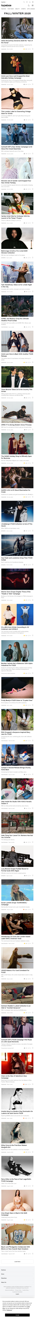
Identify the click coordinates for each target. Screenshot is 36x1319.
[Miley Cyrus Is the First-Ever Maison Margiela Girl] (17, 1132)
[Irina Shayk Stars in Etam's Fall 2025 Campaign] (17, 1200)
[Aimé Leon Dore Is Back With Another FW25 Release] (17, 341)
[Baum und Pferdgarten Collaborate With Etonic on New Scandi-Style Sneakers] (17, 1234)
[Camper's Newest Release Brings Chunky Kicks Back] (17, 755)
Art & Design (31, 9)
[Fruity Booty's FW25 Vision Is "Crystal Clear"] (17, 687)
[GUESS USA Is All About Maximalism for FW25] (17, 477)
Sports (23, 9)
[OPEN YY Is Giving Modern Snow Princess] (17, 412)
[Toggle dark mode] (29, 5)
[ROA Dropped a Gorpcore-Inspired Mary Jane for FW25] (17, 719)
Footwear (11, 9)
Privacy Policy (18, 1290)
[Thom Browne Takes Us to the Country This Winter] (17, 377)
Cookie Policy (25, 1290)
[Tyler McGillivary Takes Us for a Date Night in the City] (17, 272)
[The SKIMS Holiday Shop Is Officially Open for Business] (17, 443)
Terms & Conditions (9, 1290)
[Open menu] (32, 5)
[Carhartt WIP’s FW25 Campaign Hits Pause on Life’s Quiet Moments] (17, 1027)
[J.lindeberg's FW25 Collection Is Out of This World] (17, 511)
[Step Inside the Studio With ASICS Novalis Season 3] (17, 789)
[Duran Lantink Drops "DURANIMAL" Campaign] (17, 890)
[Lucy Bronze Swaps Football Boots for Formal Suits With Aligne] (17, 856)
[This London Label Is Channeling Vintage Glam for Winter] (17, 99)
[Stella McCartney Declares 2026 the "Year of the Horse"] (17, 28)
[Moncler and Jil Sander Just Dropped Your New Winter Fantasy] (17, 168)
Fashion (3, 9)
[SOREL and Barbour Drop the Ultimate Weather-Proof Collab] (17, 306)
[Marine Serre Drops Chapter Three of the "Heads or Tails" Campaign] (17, 579)
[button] (32, 49)
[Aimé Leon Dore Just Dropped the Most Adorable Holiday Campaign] (17, 63)
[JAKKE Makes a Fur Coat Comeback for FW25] (17, 958)
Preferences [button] (9, 1310)
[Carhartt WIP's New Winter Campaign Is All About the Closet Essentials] (17, 134)
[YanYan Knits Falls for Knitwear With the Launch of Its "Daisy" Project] (17, 203)
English (17, 1294)
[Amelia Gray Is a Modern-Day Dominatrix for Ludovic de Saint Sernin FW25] (17, 1099)
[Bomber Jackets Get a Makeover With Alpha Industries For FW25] (17, 651)
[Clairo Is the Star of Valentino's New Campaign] (17, 1063)
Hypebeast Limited (10, 1286)
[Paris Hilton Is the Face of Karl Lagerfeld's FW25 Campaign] (17, 1166)
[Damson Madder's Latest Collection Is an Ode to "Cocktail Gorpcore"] (17, 993)
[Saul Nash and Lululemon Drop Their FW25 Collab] (17, 545)
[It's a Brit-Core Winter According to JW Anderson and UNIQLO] (17, 614)
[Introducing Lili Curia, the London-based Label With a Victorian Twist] (17, 924)
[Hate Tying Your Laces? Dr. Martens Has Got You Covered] (17, 823)
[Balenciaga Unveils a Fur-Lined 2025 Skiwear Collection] (17, 238)
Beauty (17, 9)
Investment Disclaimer (17, 1292)
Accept (17, 1315)
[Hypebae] (6, 5)
